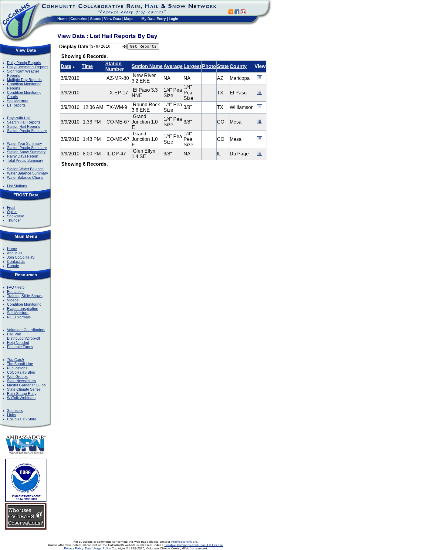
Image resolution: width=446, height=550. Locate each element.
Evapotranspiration (22, 309)
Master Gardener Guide (26, 385)
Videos (13, 300)
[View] (259, 79)
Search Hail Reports (23, 122)
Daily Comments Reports (27, 67)
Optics (12, 212)
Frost (11, 207)
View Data (112, 19)
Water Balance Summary (27, 173)
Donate (13, 266)
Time (87, 66)
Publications (17, 368)
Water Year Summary (24, 143)
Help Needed (18, 343)
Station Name (147, 66)
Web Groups (17, 377)
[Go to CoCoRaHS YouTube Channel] (243, 12)
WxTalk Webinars (21, 398)
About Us (14, 253)
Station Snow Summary (26, 152)
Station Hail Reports (23, 126)
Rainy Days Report (22, 156)
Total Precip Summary (25, 160)
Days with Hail (19, 118)
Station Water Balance (25, 169)
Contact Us (16, 262)
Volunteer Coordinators (26, 330)
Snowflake (15, 216)
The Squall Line (20, 364)
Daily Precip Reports (24, 63)
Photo (209, 66)
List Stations (17, 186)
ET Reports (16, 105)
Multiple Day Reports (24, 80)
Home (62, 19)
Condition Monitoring (24, 304)
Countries (78, 19)
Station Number (114, 66)
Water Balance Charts (25, 177)
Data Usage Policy (98, 548)
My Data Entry (153, 19)
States (95, 19)
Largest (192, 66)
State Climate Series (24, 389)
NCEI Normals (19, 317)
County (238, 66)
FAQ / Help (16, 287)
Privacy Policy (73, 548)
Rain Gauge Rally (21, 394)
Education (15, 292)
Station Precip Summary (27, 131)
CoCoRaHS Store (21, 419)
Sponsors (15, 411)
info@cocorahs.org (184, 541)
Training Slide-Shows (24, 296)
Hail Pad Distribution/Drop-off (23, 336)
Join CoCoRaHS (21, 257)
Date (66, 66)
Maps (128, 19)
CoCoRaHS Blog (21, 372)
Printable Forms (20, 347)
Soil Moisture (18, 101)
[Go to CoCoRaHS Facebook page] (237, 12)
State (223, 66)
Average (173, 66)
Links (11, 415)
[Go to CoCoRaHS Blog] (230, 12)
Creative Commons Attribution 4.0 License (193, 545)
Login (173, 19)
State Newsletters (21, 381)
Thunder (14, 220)
